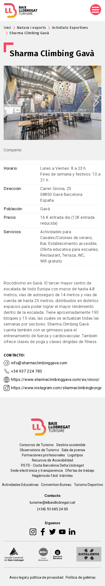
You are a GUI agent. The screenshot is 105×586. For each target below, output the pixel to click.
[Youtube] (62, 531)
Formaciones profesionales (43, 455)
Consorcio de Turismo (37, 445)
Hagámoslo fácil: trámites (52, 476)
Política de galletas (80, 577)
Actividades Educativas (20, 485)
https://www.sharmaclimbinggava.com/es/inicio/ (55, 379)
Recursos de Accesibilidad (52, 460)
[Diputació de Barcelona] (50, 554)
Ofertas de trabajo (79, 470)
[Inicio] (20, 10)
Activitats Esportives (70, 27)
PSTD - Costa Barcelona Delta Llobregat (52, 465)
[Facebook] (43, 531)
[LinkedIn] (72, 531)
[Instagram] (33, 531)
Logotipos (75, 455)
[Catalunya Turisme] (88, 554)
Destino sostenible (71, 445)
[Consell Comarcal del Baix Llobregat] (14, 554)
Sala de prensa (73, 450)
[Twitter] (52, 531)
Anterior (9, 102)
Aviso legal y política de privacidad (36, 577)
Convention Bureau (56, 485)
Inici (7, 27)
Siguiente (96, 102)
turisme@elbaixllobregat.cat (52, 502)
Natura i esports (31, 27)
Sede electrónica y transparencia (36, 470)
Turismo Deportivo (88, 485)
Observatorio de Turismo (39, 450)
